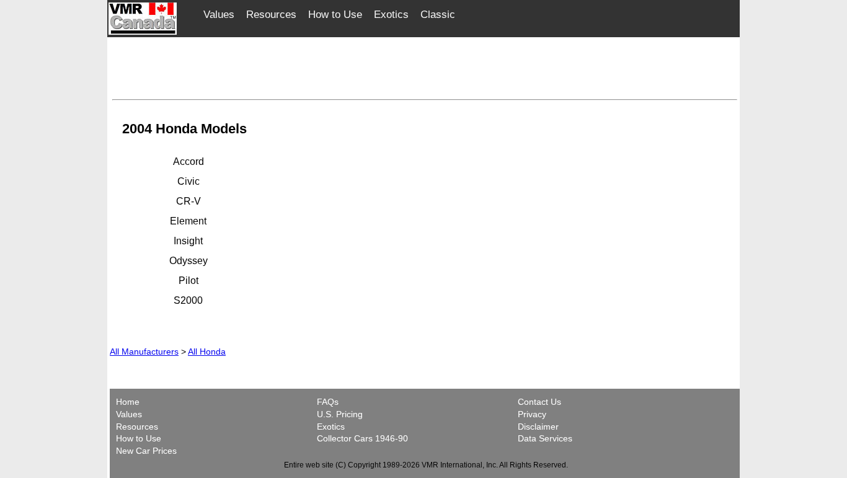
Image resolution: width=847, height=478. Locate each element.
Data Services (545, 438)
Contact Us (539, 402)
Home (129, 402)
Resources (271, 14)
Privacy (532, 414)
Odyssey (188, 260)
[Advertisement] (424, 66)
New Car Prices (146, 451)
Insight (188, 241)
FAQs (328, 402)
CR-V (188, 201)
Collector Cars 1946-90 (362, 438)
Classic (437, 14)
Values (218, 14)
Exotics (391, 14)
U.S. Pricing (340, 414)
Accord (188, 161)
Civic (188, 181)
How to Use (335, 14)
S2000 (188, 300)
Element (188, 221)
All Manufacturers (144, 351)
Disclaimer (538, 427)
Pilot (188, 280)
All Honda (207, 351)
